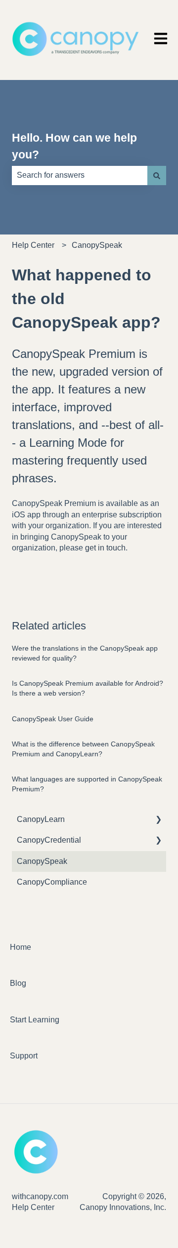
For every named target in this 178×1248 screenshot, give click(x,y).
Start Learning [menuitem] (34, 1019)
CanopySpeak (97, 245)
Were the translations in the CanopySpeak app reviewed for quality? (85, 653)
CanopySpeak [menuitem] (42, 861)
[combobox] (79, 175)
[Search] (156, 175)
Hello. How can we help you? (74, 146)
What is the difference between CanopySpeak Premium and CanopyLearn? (83, 749)
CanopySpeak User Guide (52, 719)
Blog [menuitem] (18, 983)
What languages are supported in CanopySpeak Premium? (87, 784)
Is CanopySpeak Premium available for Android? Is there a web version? (87, 688)
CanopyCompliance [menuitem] (52, 882)
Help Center (33, 245)
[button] (158, 820)
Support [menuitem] (24, 1056)
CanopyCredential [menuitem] (49, 840)
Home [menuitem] (20, 947)
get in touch (105, 548)
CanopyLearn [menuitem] (41, 819)
